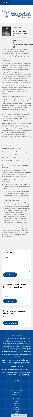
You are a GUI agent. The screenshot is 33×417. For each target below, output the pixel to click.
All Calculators (16, 413)
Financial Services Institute (17, 158)
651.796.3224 (18, 40)
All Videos (16, 411)
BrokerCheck (18, 335)
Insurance (16, 405)
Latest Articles (16, 409)
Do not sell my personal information (19, 363)
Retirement (16, 401)
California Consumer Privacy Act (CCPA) (21, 360)
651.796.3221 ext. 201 (20, 38)
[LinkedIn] (14, 46)
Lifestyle (16, 407)
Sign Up (10, 301)
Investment (16, 403)
